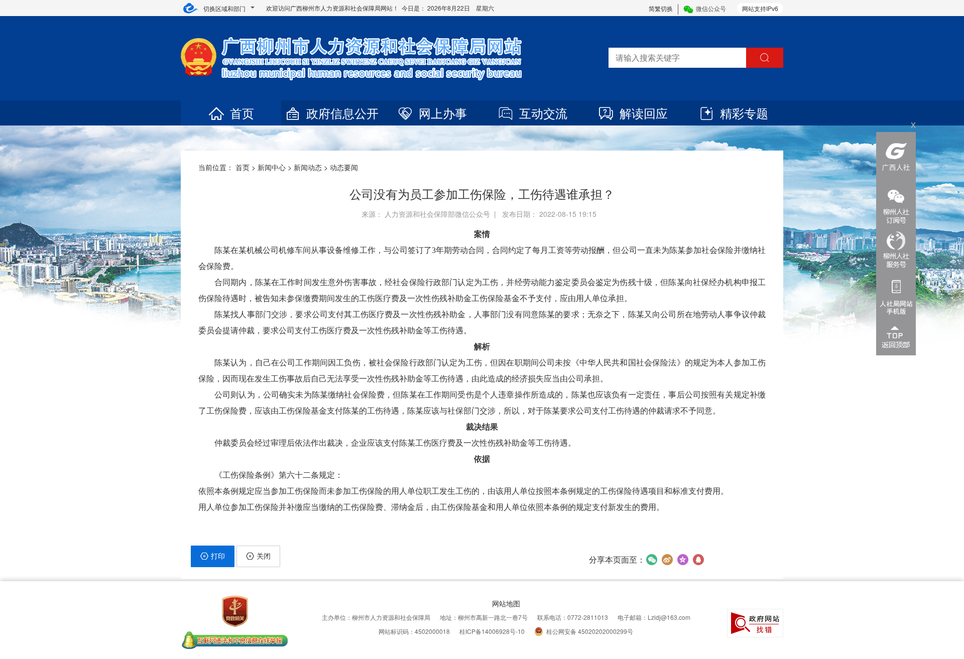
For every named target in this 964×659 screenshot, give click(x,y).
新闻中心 (272, 167)
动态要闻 (344, 167)
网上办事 (443, 112)
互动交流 (543, 112)
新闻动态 (308, 167)
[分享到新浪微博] (667, 560)
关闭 (264, 556)
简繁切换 (661, 8)
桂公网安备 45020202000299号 (589, 631)
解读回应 (644, 112)
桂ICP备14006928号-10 (492, 631)
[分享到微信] (651, 560)
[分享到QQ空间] (682, 560)
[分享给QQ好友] (698, 560)
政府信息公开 (342, 112)
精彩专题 (744, 112)
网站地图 (506, 603)
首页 (242, 112)
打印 (218, 556)
